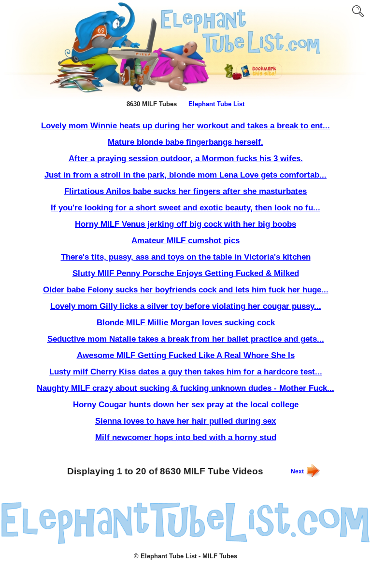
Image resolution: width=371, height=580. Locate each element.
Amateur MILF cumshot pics (185, 240)
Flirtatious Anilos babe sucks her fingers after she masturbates (185, 191)
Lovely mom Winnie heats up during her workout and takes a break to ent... (185, 125)
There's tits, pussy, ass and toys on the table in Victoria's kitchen (186, 257)
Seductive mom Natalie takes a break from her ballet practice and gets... (185, 339)
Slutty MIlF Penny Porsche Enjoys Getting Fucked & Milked (185, 273)
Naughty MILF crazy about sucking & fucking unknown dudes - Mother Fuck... (185, 388)
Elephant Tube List (216, 104)
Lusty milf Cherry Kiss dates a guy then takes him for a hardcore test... (185, 371)
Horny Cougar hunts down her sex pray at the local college (186, 404)
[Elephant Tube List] (185, 542)
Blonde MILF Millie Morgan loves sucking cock (186, 322)
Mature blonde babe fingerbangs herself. (185, 142)
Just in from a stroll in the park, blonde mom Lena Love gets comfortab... (185, 175)
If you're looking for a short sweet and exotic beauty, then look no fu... (185, 207)
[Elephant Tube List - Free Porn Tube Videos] (185, 97)
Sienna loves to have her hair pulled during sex (185, 421)
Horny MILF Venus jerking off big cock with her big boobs (185, 224)
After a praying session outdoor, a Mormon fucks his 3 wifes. (186, 158)
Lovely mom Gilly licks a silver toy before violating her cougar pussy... (185, 306)
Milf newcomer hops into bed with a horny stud (185, 437)
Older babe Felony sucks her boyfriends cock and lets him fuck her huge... (185, 289)
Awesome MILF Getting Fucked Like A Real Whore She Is (186, 355)
